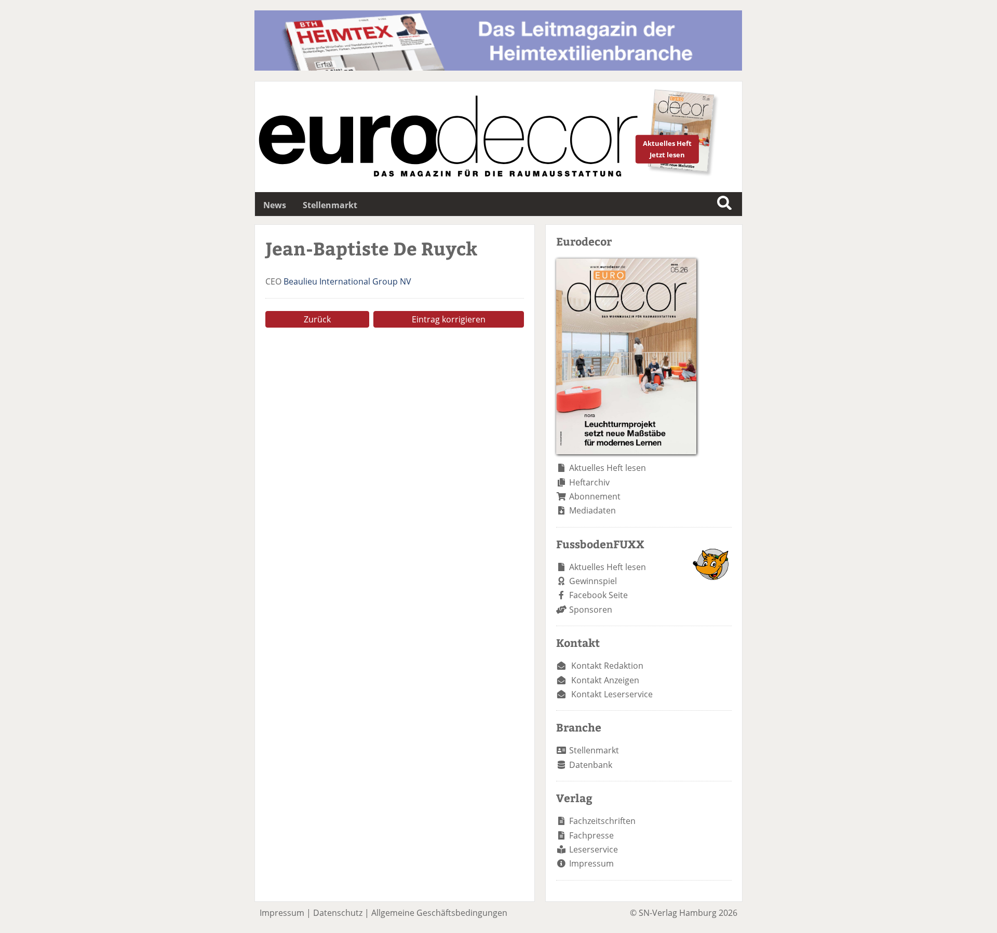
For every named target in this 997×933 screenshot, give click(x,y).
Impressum (591, 863)
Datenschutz (337, 912)
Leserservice (593, 849)
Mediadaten (592, 510)
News (274, 205)
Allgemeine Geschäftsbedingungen (439, 912)
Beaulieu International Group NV (347, 281)
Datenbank (590, 764)
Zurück (317, 319)
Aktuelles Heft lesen (607, 468)
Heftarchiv (589, 482)
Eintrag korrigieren (449, 319)
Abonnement (595, 496)
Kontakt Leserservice (612, 694)
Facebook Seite (598, 595)
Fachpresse (591, 835)
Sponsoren (590, 609)
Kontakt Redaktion (607, 665)
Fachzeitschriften (602, 821)
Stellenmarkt (330, 205)
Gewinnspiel (593, 581)
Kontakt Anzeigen (605, 680)
